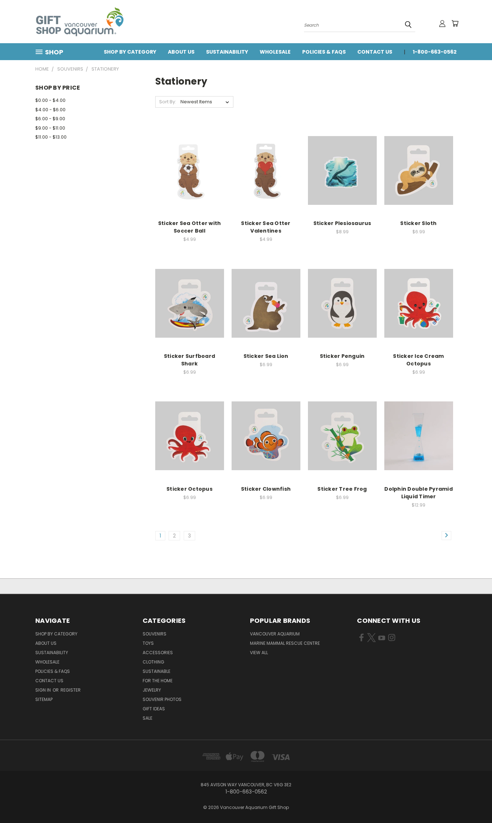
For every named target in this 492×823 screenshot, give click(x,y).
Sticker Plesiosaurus (342, 223)
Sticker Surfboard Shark (189, 359)
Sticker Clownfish (266, 489)
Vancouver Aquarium (275, 634)
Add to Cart (189, 176)
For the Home (158, 681)
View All (259, 652)
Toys (148, 643)
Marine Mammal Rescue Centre (285, 643)
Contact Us (374, 51)
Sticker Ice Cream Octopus (418, 359)
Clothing (153, 662)
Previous (473, 800)
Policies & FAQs (324, 51)
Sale (147, 718)
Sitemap (44, 699)
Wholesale (275, 51)
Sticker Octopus (189, 489)
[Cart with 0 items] (455, 23)
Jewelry (152, 690)
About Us (181, 51)
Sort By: (167, 101)
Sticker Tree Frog (342, 489)
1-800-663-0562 (435, 51)
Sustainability (227, 51)
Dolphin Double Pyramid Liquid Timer (418, 492)
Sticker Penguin (342, 356)
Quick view (189, 162)
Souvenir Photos (162, 699)
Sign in (43, 690)
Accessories (158, 652)
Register (71, 690)
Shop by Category (130, 51)
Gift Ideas (154, 709)
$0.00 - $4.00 (50, 100)
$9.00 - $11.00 (50, 128)
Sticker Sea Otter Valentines (265, 227)
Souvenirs (154, 634)
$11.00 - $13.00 (51, 137)
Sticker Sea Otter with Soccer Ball (189, 227)
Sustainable (156, 671)
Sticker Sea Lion (266, 356)
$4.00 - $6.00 (50, 109)
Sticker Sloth (418, 223)
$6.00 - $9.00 (50, 118)
